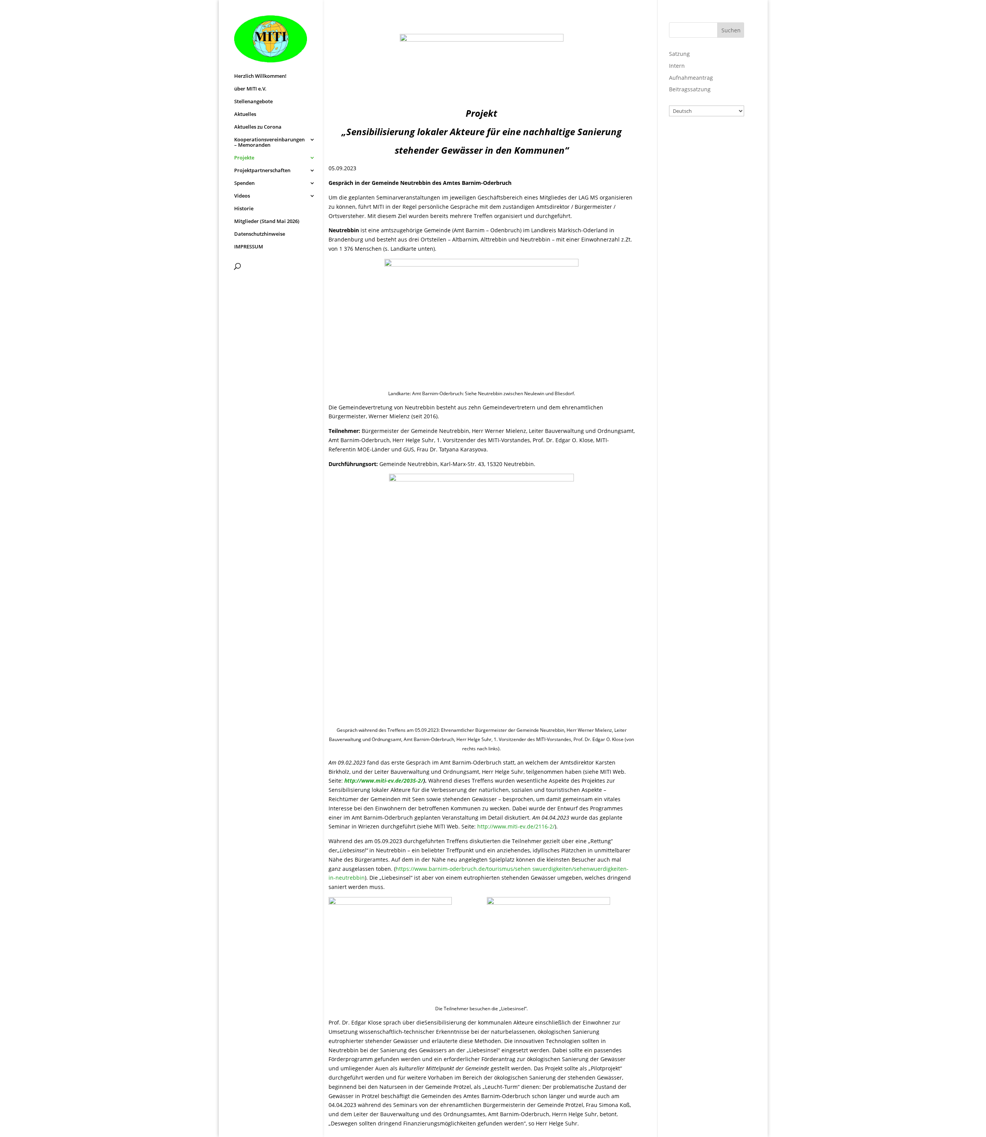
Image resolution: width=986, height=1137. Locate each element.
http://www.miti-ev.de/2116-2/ (516, 826)
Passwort (690, 171)
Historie (243, 209)
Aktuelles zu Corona (258, 127)
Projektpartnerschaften (262, 171)
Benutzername (699, 138)
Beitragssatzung (690, 89)
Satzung (679, 53)
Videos (242, 196)
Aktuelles (245, 114)
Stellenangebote (253, 102)
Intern (677, 65)
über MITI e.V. (250, 89)
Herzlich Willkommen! (260, 76)
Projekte (244, 158)
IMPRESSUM (248, 247)
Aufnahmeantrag (691, 77)
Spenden (244, 183)
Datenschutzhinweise (259, 234)
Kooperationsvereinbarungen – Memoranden (269, 142)
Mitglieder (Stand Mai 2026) (266, 221)
